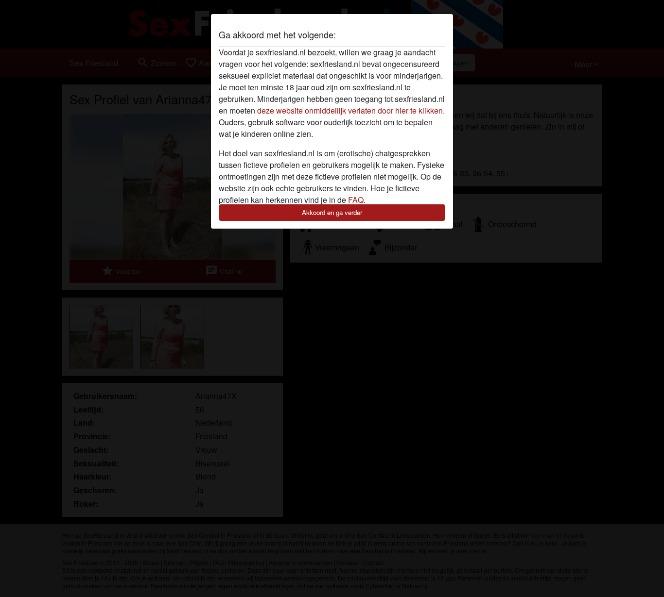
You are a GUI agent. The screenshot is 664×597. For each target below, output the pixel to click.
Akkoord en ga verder (332, 212)
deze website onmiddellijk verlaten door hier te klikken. (351, 110)
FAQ (356, 199)
